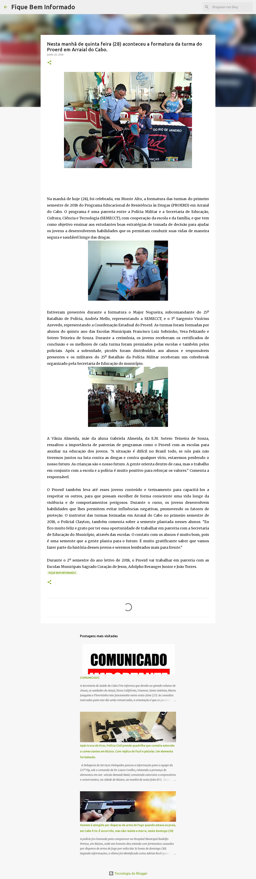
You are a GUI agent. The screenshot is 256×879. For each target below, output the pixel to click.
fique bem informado (62, 573)
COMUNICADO (89, 677)
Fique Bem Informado (43, 6)
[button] (49, 63)
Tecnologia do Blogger (130, 873)
